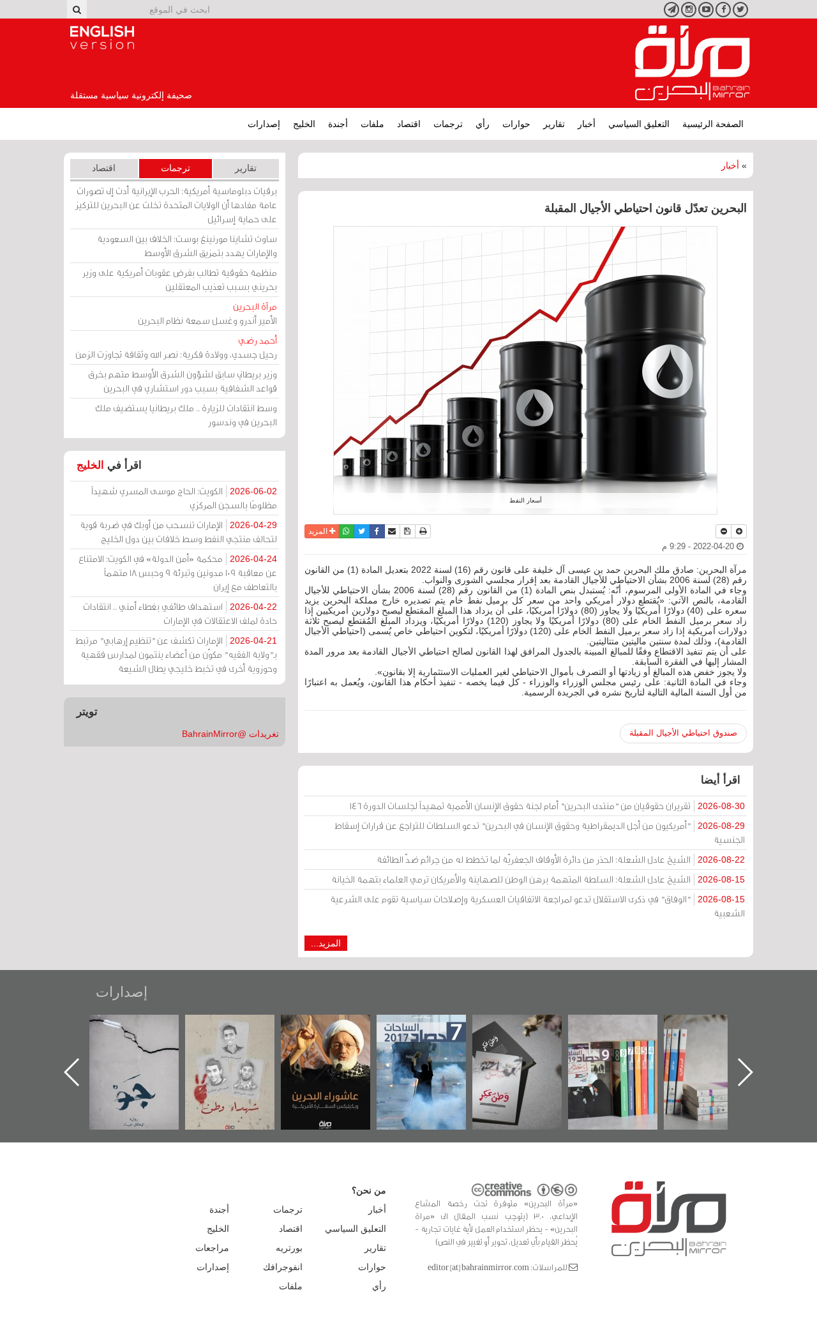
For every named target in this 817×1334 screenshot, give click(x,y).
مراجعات (212, 1248)
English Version (102, 37)
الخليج (304, 124)
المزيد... (326, 943)
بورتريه (289, 1248)
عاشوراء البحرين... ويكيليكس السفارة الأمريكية (433, 1044)
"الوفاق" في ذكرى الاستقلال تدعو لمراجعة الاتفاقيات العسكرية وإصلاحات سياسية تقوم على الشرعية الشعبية (537, 906)
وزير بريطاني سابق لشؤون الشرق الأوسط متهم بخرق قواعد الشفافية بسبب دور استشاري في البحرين (182, 381)
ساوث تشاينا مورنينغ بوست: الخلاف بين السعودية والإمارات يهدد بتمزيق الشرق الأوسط (187, 245)
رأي (483, 124)
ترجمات (448, 124)
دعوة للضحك (147, 1028)
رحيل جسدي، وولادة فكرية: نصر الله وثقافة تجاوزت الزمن (176, 347)
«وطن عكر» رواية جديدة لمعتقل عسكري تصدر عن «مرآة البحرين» (625, 1051)
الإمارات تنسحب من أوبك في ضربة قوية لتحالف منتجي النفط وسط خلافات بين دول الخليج (178, 531)
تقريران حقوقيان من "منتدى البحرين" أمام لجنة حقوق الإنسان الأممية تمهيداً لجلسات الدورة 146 (547, 805)
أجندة (338, 124)
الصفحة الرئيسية (713, 124)
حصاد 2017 (530, 1028)
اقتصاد (409, 124)
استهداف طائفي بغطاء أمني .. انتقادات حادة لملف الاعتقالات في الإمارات (180, 613)
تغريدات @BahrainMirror (230, 734)
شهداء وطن (338, 1028)
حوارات (516, 124)
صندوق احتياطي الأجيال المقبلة (683, 733)
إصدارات (264, 124)
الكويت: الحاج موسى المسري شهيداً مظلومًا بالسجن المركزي (184, 498)
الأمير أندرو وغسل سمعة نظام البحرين (207, 313)
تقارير (554, 124)
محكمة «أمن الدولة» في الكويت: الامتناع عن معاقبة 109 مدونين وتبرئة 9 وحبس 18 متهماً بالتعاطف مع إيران (178, 572)
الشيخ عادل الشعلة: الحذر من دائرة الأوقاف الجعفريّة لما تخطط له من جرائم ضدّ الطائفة (561, 859)
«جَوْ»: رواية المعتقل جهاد (242, 1036)
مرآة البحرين (692, 63)
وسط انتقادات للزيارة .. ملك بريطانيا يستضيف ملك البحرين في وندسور (186, 414)
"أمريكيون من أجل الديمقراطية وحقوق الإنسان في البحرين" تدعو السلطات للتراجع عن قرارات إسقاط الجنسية (539, 832)
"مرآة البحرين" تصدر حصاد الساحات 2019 (721, 1044)
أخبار (587, 124)
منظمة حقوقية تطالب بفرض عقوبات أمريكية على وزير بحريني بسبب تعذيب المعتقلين (179, 279)
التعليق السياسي (639, 124)
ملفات (372, 124)
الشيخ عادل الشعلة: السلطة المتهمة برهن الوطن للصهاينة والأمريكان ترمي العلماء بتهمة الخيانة (538, 879)
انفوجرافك (283, 1267)
